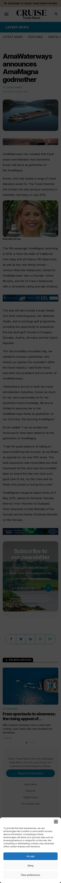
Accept (30, 856)
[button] (56, 821)
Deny (31, 865)
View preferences (30, 874)
